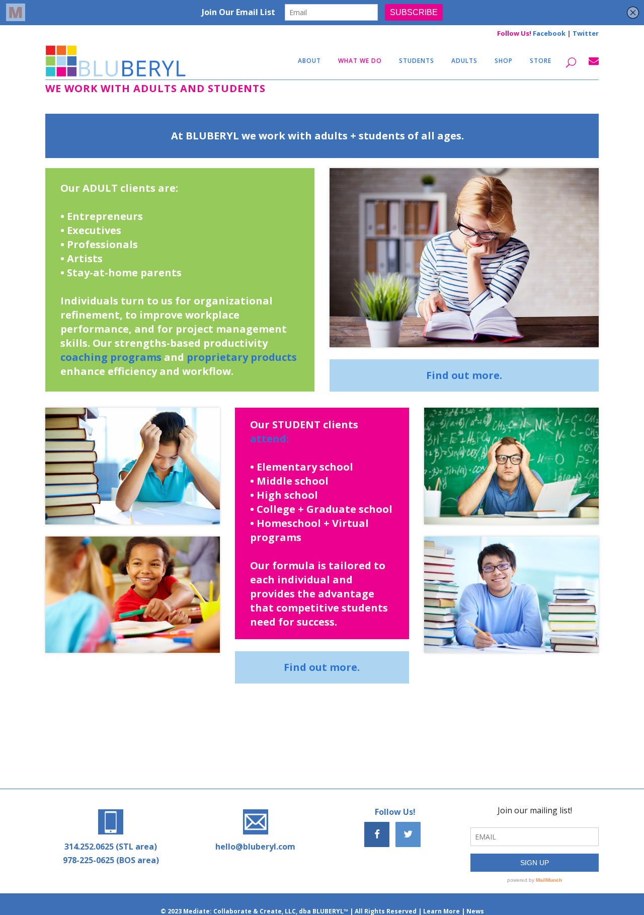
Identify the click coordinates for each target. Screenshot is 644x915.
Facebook (549, 33)
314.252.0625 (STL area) (110, 846)
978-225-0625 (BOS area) (111, 860)
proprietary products (242, 357)
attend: (269, 438)
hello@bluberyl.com (255, 846)
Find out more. (464, 375)
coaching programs (111, 357)
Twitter (586, 33)
